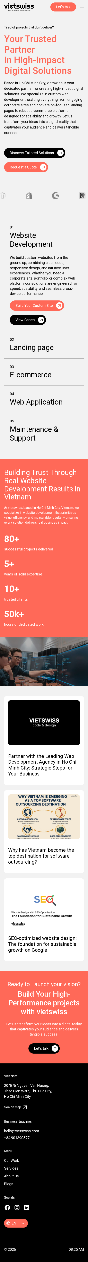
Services (11, 1168)
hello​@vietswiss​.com (21, 1131)
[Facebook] (7, 1207)
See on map (12, 1107)
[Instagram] (17, 1207)
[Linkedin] (26, 1207)
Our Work (11, 1160)
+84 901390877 (16, 1138)
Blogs (8, 1184)
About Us (11, 1176)
